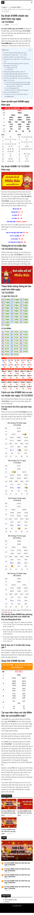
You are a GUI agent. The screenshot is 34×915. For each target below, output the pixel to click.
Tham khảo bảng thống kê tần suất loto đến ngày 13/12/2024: (16, 64)
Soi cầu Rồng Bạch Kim (12, 88)
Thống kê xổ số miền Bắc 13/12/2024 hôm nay (17, 60)
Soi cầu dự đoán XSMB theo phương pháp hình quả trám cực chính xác (18, 85)
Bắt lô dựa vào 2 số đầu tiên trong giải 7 (17, 90)
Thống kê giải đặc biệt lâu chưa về (14, 72)
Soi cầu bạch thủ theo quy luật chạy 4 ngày (18, 82)
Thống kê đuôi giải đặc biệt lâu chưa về (16, 76)
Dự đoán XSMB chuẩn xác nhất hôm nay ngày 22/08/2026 (8, 813)
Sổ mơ (7, 902)
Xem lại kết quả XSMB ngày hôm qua (15, 53)
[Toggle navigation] (2, 2)
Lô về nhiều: (9, 69)
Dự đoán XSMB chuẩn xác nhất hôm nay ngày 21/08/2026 (24, 813)
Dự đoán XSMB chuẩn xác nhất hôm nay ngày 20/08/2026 (8, 831)
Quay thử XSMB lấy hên (11, 92)
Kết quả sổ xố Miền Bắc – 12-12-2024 (15, 55)
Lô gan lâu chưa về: (11, 67)
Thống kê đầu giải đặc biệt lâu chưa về (16, 74)
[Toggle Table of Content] (29, 50)
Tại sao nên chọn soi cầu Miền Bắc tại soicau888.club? (16, 95)
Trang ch (4, 7)
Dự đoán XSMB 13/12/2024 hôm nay (15, 57)
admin (7, 25)
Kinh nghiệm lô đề (11, 900)
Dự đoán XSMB (15, 7)
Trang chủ (19, 909)
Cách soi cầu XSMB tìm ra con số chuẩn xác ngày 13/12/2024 (17, 79)
